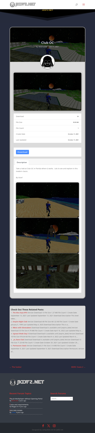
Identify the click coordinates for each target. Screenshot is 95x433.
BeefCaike (15, 401)
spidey (14, 412)
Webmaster (42, 47)
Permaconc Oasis (19, 346)
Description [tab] (22, 162)
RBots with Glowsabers (22, 328)
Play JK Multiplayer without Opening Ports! (26, 399)
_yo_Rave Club (18, 340)
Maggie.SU (15, 407)
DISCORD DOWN (16, 410)
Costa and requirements (19, 404)
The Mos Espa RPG (20, 313)
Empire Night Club (20, 322)
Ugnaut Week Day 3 (20, 334)
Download (22, 152)
